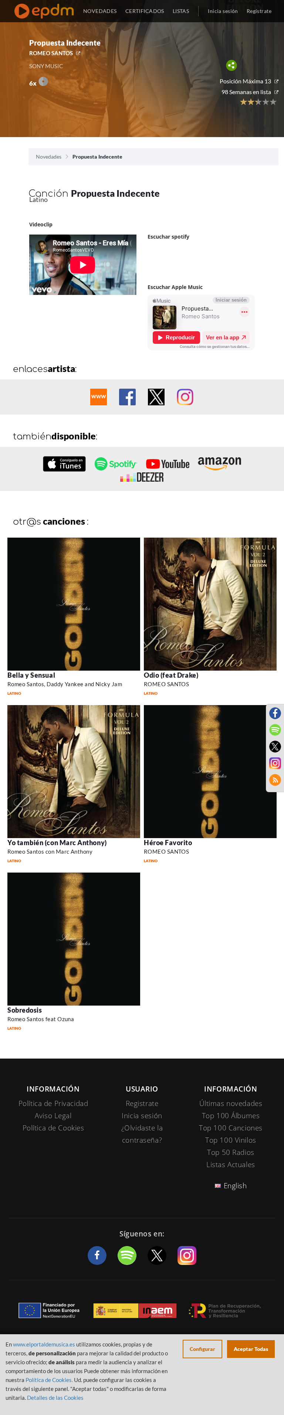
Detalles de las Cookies (55, 1397)
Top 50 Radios (230, 1152)
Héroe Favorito (168, 842)
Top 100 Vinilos (230, 1140)
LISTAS (181, 11)
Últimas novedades (231, 1103)
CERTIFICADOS (144, 11)
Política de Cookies (53, 1128)
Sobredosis (24, 1010)
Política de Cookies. (49, 1379)
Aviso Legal (53, 1115)
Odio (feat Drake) (171, 675)
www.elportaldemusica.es (44, 1344)
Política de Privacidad (53, 1103)
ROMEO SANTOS (51, 53)
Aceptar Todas (251, 1349)
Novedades (48, 156)
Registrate (142, 1103)
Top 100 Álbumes (231, 1115)
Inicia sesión (223, 11)
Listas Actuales (230, 1164)
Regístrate (259, 11)
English (235, 1185)
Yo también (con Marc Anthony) (57, 842)
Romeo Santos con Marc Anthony (49, 851)
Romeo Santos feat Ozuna (40, 1019)
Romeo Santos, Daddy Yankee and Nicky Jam (64, 684)
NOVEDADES (100, 11)
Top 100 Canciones (231, 1128)
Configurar (202, 1349)
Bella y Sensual (31, 675)
